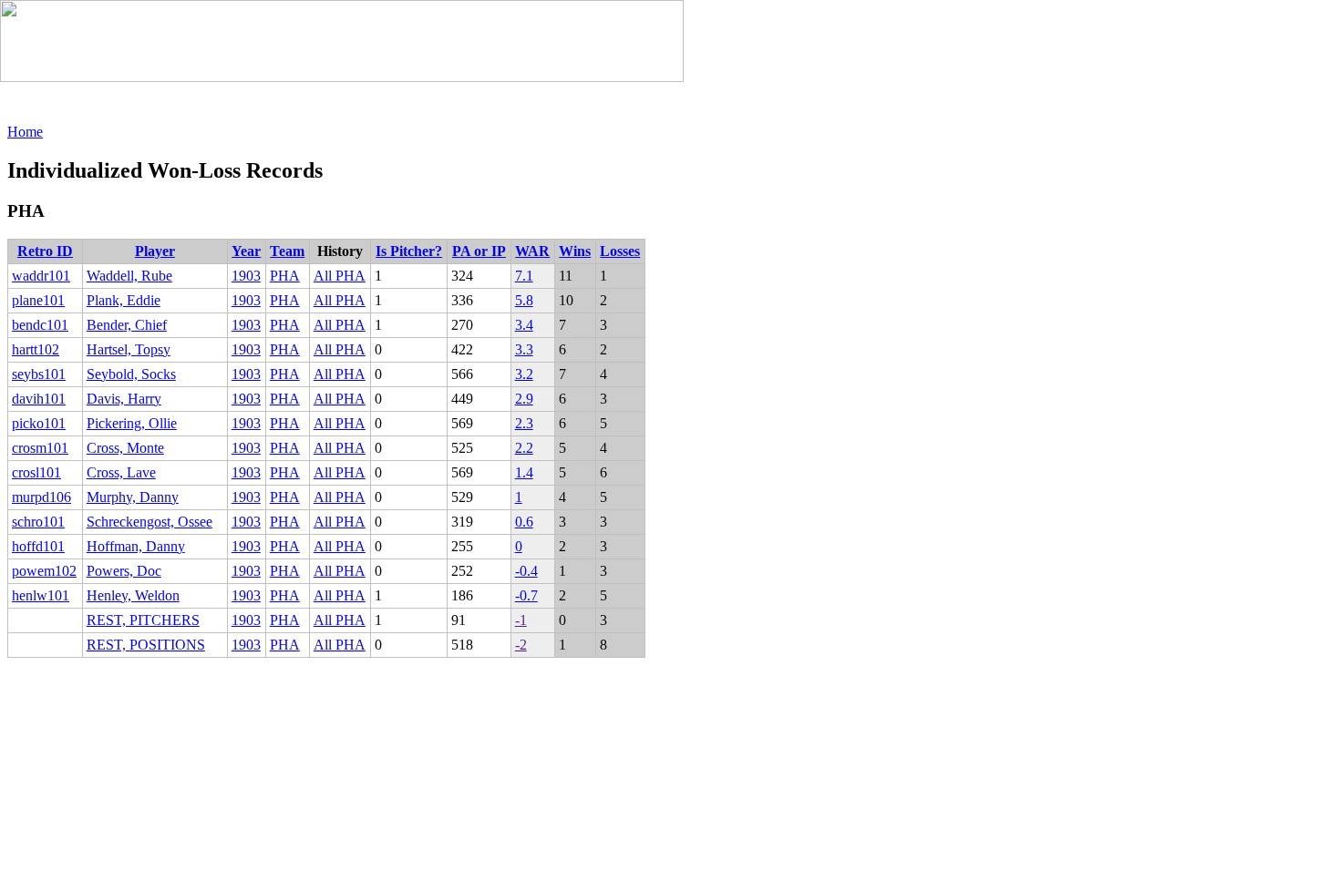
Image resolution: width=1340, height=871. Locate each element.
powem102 (44, 571)
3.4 (524, 325)
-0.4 (526, 571)
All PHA (340, 275)
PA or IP (479, 251)
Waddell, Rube (129, 275)
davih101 (39, 398)
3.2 (524, 374)
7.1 (524, 275)
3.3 (524, 349)
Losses (620, 251)
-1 (521, 620)
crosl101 (36, 472)
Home (25, 131)
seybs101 (39, 374)
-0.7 (526, 595)
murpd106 (41, 497)
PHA (285, 275)
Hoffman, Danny (136, 546)
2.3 (524, 423)
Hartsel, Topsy (128, 349)
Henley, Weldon (133, 595)
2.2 (524, 448)
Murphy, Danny (133, 497)
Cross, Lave (121, 472)
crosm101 (40, 448)
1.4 (524, 472)
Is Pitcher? (409, 251)
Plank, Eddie (123, 300)
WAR (532, 251)
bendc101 (40, 325)
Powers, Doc (124, 571)
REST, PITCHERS (143, 620)
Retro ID (45, 251)
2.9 (524, 398)
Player (155, 251)
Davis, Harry (124, 398)
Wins (575, 251)
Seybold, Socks (131, 374)
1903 (246, 275)
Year (246, 251)
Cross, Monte (125, 448)
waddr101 (41, 275)
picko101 (39, 423)
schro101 (38, 521)
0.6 (524, 521)
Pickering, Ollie (132, 423)
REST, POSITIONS (146, 644)
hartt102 (35, 349)
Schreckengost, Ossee (149, 521)
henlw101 (40, 595)
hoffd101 (38, 546)
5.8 (524, 300)
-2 (521, 644)
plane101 (38, 300)
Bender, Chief (127, 325)
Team (287, 251)
